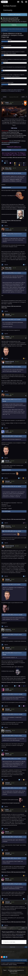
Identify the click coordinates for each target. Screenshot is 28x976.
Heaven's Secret (17, 233)
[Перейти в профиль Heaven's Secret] (2, 362)
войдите (9, 89)
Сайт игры (14, 128)
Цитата (6, 161)
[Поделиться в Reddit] (2, 957)
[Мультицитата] (2, 161)
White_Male (8, 168)
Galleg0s (7, 314)
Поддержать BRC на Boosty (14, 14)
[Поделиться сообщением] (22, 103)
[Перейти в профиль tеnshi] (2, 431)
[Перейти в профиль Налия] (2, 103)
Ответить (14, 25)
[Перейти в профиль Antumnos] (2, 526)
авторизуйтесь (19, 935)
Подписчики (12, 947)
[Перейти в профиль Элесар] (2, 461)
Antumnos (8, 526)
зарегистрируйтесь (17, 89)
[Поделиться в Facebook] (6, 957)
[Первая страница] (2, 99)
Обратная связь (13, 971)
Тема (4, 970)
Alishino (7, 336)
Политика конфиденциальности (16, 970)
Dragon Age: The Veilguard (20, 21)
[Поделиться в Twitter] (4, 957)
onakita (7, 689)
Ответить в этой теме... (10, 942)
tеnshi (15, 319)
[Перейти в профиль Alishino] (2, 337)
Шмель (7, 753)
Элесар (15, 173)
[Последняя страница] (26, 97)
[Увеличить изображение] (14, 111)
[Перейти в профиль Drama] (2, 229)
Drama (15, 272)
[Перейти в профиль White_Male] (2, 168)
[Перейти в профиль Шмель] (2, 754)
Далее (23, 96)
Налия (5, 21)
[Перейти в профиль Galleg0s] (2, 314)
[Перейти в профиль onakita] (2, 689)
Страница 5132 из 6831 (14, 96)
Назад (4, 96)
